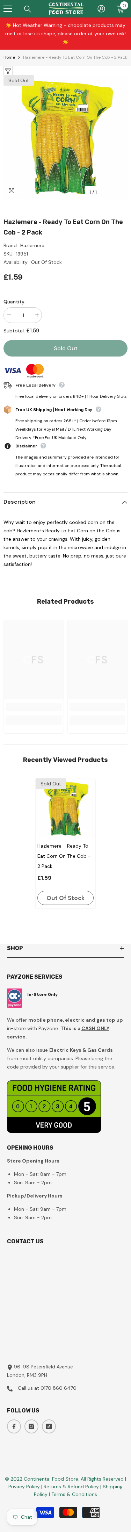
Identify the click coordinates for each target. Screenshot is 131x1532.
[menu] (7, 9)
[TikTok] (49, 1426)
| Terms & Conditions (73, 1494)
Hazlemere (32, 245)
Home (9, 57)
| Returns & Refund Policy (70, 1486)
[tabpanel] (65, 843)
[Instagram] (31, 1426)
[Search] (27, 9)
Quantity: (14, 302)
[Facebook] (14, 1426)
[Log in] (101, 8)
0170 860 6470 (59, 1388)
